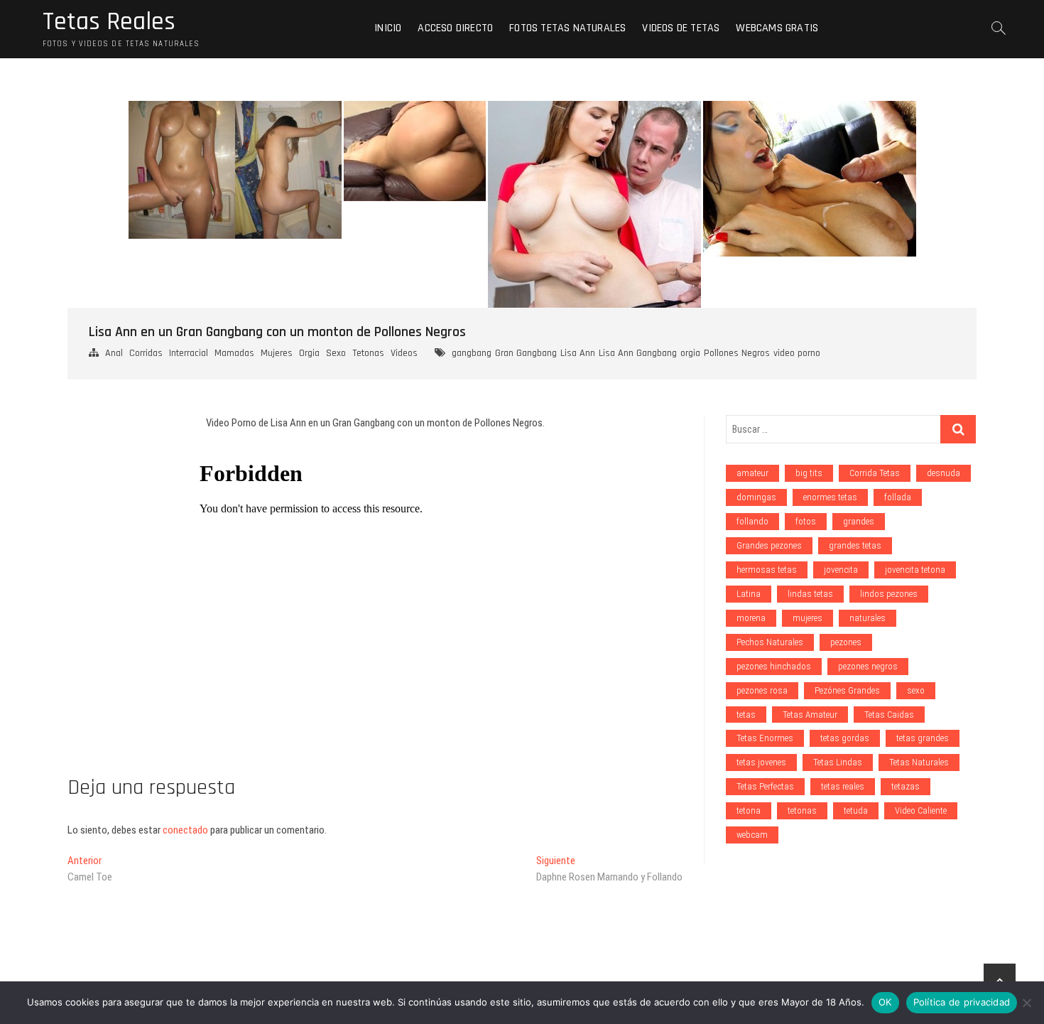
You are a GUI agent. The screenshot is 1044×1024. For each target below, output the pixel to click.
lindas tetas (810, 593)
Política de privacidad (962, 1002)
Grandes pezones (769, 545)
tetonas (802, 810)
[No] (1026, 1003)
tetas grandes (922, 738)
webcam (752, 834)
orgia (690, 353)
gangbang (471, 353)
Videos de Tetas (680, 28)
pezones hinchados (773, 666)
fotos (805, 521)
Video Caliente (921, 810)
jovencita (841, 569)
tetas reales (842, 786)
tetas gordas (844, 738)
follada (897, 497)
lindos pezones (889, 593)
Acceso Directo (455, 28)
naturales (867, 618)
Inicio (387, 28)
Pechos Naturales (769, 642)
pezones (845, 642)
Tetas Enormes (764, 738)
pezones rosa (762, 690)
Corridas (146, 353)
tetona (748, 810)
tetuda (856, 810)
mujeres (807, 618)
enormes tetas (830, 497)
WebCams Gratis (777, 28)
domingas (756, 497)
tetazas (905, 786)
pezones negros (868, 666)
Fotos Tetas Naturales (567, 28)
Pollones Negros (737, 353)
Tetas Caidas (889, 714)
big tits (808, 473)
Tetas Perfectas (765, 786)
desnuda (943, 473)
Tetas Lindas (837, 762)
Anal (114, 353)
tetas (746, 714)
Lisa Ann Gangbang (638, 353)
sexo (916, 690)
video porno (796, 353)
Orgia (309, 353)
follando (752, 521)
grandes (858, 521)
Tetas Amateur (810, 714)
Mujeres (277, 353)
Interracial (188, 353)
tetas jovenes (761, 762)
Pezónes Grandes (847, 690)
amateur (752, 473)
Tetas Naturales (919, 762)
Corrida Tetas (874, 473)
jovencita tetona (915, 569)
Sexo (336, 353)
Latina (748, 593)
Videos (404, 353)
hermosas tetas (766, 569)
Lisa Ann (577, 353)
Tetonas (368, 353)
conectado (185, 830)
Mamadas (234, 353)
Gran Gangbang (526, 353)
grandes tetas (855, 545)
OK (885, 1002)
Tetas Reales (109, 22)
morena (751, 618)
